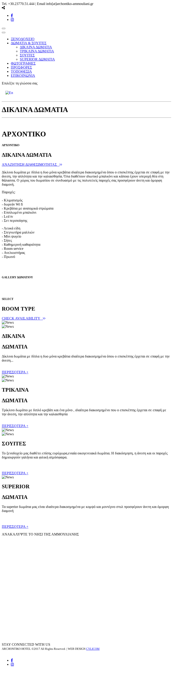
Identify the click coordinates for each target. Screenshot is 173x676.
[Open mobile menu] (3, 28)
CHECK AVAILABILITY (22, 318)
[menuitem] (22, 39)
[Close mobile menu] (3, 32)
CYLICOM (93, 648)
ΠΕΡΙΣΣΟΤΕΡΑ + (15, 372)
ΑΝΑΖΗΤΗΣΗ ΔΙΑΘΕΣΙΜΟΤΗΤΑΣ (30, 164)
